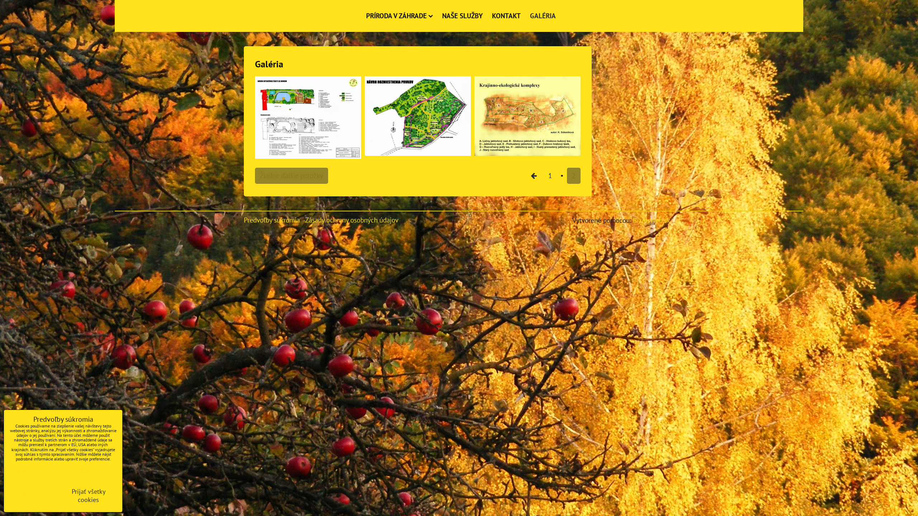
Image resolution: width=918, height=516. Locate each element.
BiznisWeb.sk (651, 220)
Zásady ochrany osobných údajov (351, 219)
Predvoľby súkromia (272, 219)
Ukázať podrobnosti (33, 491)
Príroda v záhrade (396, 15)
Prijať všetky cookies (88, 495)
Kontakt (506, 15)
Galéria (543, 15)
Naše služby (462, 15)
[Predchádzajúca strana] (533, 176)
